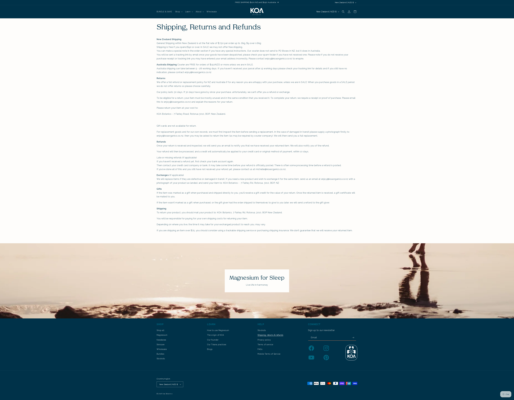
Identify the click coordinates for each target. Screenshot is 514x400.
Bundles (160, 354)
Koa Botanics (167, 394)
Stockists (161, 359)
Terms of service (265, 344)
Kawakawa (161, 340)
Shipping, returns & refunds (270, 335)
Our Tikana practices (216, 344)
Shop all (160, 330)
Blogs (210, 349)
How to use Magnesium (218, 330)
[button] (179, 11)
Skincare (161, 344)
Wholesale (162, 349)
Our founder (213, 340)
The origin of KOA (215, 335)
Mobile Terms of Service (269, 354)
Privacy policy (264, 340)
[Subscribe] (353, 337)
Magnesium (162, 335)
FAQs (260, 349)
